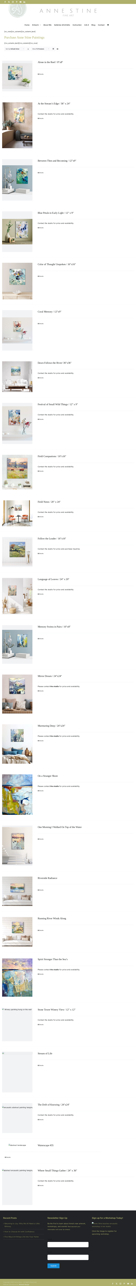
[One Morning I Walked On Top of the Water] (17, 846)
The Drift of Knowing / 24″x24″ (54, 1104)
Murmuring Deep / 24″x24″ (51, 725)
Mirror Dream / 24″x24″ (50, 676)
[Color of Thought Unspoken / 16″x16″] (17, 281)
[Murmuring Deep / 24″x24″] (17, 744)
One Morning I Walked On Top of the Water (60, 827)
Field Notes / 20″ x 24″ (49, 501)
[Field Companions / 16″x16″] (17, 472)
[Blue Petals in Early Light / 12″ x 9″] (17, 231)
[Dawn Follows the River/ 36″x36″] (17, 376)
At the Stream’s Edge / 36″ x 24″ (54, 103)
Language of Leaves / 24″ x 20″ (53, 579)
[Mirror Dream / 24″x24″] (17, 694)
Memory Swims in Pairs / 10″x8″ (54, 626)
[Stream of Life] (17, 1072)
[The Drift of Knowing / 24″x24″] (17, 1118)
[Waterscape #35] (17, 1145)
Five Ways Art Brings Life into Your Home (21, 1237)
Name (49, 1239)
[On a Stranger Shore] (17, 794)
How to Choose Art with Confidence (19, 1232)
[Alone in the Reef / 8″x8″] (17, 76)
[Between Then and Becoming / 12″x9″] (17, 180)
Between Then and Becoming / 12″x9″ (57, 160)
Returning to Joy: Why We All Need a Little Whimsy (22, 1225)
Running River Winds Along (52, 918)
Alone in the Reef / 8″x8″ (50, 62)
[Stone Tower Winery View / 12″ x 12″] (17, 1024)
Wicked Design (24, 1284)
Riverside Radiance (47, 878)
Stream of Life (45, 1053)
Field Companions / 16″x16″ (52, 456)
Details (41, 74)
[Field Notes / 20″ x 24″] (17, 513)
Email (49, 1252)
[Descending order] (28, 49)
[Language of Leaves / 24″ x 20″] (17, 596)
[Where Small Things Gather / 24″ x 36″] (17, 1187)
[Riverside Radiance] (17, 891)
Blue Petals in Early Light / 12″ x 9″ (56, 212)
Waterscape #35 (46, 1145)
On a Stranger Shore (48, 775)
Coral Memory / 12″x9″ (49, 311)
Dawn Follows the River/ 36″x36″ (55, 362)
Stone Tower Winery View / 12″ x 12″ (56, 1009)
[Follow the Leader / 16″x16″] (17, 552)
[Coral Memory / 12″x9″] (17, 330)
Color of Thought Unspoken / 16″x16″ (57, 264)
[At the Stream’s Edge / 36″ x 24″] (17, 125)
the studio (48, 114)
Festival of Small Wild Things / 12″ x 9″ (58, 404)
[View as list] (57, 49)
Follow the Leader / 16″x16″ (52, 538)
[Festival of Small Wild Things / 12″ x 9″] (17, 423)
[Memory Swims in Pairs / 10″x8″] (17, 644)
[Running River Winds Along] (17, 932)
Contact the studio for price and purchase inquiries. (59, 549)
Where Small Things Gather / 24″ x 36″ (57, 1170)
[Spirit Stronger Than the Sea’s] (17, 977)
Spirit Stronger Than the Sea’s (53, 959)
